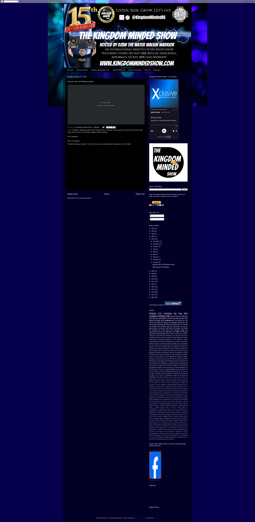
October (155, 246)
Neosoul (161, 414)
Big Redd (157, 380)
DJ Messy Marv (177, 390)
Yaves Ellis (162, 333)
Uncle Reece (182, 427)
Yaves (153, 375)
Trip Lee (185, 371)
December (156, 241)
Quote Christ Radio (166, 328)
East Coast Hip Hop (177, 394)
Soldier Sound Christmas (155, 424)
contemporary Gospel (171, 375)
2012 (153, 294)
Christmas (151, 386)
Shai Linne (183, 422)
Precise (176, 416)
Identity (161, 339)
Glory (170, 397)
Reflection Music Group (173, 341)
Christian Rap (165, 326)
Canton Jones (155, 354)
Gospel (115, 130)
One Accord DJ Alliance (179, 316)
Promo (150, 418)
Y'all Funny (159, 431)
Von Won (160, 429)
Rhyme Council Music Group (166, 367)
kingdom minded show (170, 437)
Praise (170, 416)
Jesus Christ (153, 328)
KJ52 (184, 403)
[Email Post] (103, 127)
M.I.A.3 (174, 409)
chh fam (159, 375)
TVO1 (180, 350)
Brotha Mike (174, 380)
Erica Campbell (159, 395)
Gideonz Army (167, 347)
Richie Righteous (181, 367)
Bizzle (152, 335)
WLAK (157, 343)
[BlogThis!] (109, 127)
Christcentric (160, 335)
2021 (153, 271)
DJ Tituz (185, 335)
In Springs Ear (176, 399)
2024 (153, 234)
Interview (167, 339)
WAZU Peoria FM (168, 318)
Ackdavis (183, 377)
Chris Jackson (155, 345)
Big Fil (186, 333)
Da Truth (157, 347)
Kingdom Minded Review (161, 407)
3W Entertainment (155, 445)
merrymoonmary (140, 518)
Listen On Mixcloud (119, 70)
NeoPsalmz (153, 414)
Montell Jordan (152, 412)
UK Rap (99, 132)
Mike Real (171, 410)
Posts (153, 215)
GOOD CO (160, 397)
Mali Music (168, 332)
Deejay (161, 394)
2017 (153, 281)
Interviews (157, 401)
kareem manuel (169, 352)
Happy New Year (158, 399)
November (156, 244)
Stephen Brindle (167, 424)
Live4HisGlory (164, 364)
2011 (153, 297)
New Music (152, 365)
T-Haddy (156, 425)
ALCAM (185, 352)
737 (169, 377)
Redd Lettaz (169, 324)
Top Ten (178, 371)
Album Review (152, 379)
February (156, 259)
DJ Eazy (159, 390)
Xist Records (184, 373)
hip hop (128, 130)
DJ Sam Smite (154, 392)
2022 (153, 239)
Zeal (184, 431)
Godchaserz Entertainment (174, 337)
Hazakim (175, 347)
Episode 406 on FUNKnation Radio (164, 264)
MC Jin (178, 348)
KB (158, 341)
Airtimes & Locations (134, 70)
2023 (153, 236)
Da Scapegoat (154, 394)
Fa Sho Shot (160, 360)
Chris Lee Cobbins (160, 384)
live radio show (85, 132)
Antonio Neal (176, 379)
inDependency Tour (174, 435)
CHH (92, 130)
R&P (150, 350)
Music (167, 412)
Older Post (140, 194)
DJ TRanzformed (164, 392)
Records (151, 420)
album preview (169, 433)
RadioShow (167, 418)
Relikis (162, 420)
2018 (153, 279)
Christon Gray (160, 386)
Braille (167, 380)
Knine (173, 407)
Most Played (161, 412)
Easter (186, 394)
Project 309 (183, 416)
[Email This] (107, 127)
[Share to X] (111, 127)
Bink (163, 380)
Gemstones (169, 360)
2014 (153, 289)
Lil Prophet (171, 362)
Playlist (152, 313)
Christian (154, 326)
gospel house (178, 433)
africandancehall (153, 433)
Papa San (162, 365)
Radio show (157, 350)
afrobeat (161, 433)
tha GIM (171, 439)
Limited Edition (181, 407)
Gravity (176, 360)
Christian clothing (171, 384)
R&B (158, 322)
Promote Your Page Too (155, 480)
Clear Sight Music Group (173, 356)
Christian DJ (169, 335)
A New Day (176, 377)
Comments (155, 219)
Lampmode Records (155, 332)
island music (160, 437)
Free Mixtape (177, 395)
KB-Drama (178, 403)
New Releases (168, 414)
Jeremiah (151, 348)
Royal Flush (152, 422)
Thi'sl (161, 371)
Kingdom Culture (169, 348)
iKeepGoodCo (157, 435)
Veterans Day (152, 429)
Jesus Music (154, 403)
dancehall (109, 130)
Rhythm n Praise (178, 420)
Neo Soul (185, 412)
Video (152, 373)
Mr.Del (162, 341)
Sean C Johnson (158, 369)
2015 (153, 287)
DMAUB (153, 337)
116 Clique (178, 352)
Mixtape (183, 364)
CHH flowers (154, 382)
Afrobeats (76, 130)
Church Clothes (159, 356)
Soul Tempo (154, 371)
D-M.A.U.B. (178, 335)
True (169, 427)
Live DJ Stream (153, 364)
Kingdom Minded (157, 316)
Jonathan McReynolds (164, 403)
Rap (164, 350)
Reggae (93, 132)
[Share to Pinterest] (115, 127)
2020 (153, 273)
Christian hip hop (100, 130)
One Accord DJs (178, 414)
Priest (184, 348)
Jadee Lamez (178, 401)
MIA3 (171, 364)
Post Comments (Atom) (83, 198)
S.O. (159, 422)
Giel (166, 397)
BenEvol (151, 380)
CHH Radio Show (183, 380)
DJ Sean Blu (175, 345)
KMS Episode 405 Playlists (161, 267)
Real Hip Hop (175, 418)
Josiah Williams (161, 362)
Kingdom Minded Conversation (169, 405)
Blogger (156, 518)
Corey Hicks (182, 386)
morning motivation (162, 439)
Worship (104, 132)
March (155, 257)
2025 (153, 231)
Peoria (151, 322)
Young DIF (178, 431)
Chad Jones (175, 382)
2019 (153, 276)
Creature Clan (161, 358)
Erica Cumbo (161, 337)
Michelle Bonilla (162, 410)
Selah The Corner (173, 422)
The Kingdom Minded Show (155, 450)
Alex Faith (161, 379)
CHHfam (154, 330)
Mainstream (182, 409)
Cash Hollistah (165, 354)
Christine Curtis (182, 384)
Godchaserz (159, 324)
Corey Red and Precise (155, 388)
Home (106, 194)
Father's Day (169, 395)
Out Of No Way (157, 416)
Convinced (174, 386)
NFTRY (179, 412)
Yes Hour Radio (169, 431)
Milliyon (177, 364)
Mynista (173, 412)
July (154, 249)
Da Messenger (183, 392)
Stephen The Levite (177, 424)
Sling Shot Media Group (172, 369)
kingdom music (182, 437)
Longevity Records (165, 409)
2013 (153, 292)
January (155, 262)
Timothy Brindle (169, 371)
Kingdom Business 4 (154, 405)
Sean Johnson (172, 350)
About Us (147, 70)
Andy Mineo (171, 333)
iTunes (165, 435)
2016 (153, 284)
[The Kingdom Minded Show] (155, 478)
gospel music (176, 343)
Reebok (157, 420)
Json (173, 403)
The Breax (178, 425)
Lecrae (181, 318)
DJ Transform (174, 392)
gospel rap (121, 130)
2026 (153, 228)
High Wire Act (167, 399)
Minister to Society (181, 410)
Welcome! (70, 70)
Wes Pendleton (167, 373)
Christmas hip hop (179, 326)
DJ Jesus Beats (167, 390)
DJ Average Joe (183, 388)
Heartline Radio (179, 330)
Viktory (158, 373)
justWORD (152, 377)
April (154, 254)
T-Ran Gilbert (164, 425)
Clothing (168, 386)
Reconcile (183, 418)
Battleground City (171, 320)
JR (172, 401)
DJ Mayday (171, 358)
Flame (178, 324)
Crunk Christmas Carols (168, 388)
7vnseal (185, 324)
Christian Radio (165, 345)
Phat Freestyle (172, 365)
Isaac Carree (166, 401)
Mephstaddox (152, 410)
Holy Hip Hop (184, 360)
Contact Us (156, 70)
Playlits (165, 416)
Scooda (164, 422)
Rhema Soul (169, 420)
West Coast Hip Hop (170, 429)
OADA (177, 332)
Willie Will (180, 429)
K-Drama (159, 348)
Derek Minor (166, 330)
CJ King (162, 382)
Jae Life (186, 401)
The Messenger (161, 427)
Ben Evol (179, 333)
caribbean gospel (84, 130)
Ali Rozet (168, 379)
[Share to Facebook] (113, 127)
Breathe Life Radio (181, 328)
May (154, 251)
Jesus (151, 324)
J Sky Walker (177, 339)
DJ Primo (185, 390)
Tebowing (171, 425)
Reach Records (155, 320)
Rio (185, 420)
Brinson (182, 322)
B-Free (184, 379)
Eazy (152, 395)
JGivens (183, 347)
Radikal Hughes (158, 418)
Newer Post (72, 194)
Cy (177, 388)
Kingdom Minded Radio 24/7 (100, 70)
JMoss (153, 362)
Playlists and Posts (82, 70)
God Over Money (178, 397)
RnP (150, 369)
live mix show (76, 132)
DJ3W (178, 358)
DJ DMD (153, 390)
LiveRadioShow (153, 409)
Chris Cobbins (176, 354)
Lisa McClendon (181, 362)
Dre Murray (168, 394)
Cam (168, 382)
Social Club (184, 369)
